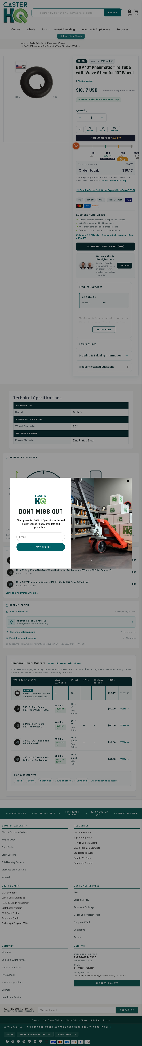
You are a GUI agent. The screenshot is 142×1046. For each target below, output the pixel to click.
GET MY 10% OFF (41, 547)
